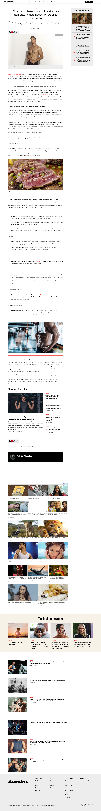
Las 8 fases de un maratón (15, 643)
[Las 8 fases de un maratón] (18, 630)
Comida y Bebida (52, 1)
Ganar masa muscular (14, 74)
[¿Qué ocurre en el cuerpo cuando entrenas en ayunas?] (17, 765)
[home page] (8, 2)
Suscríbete (89, 1)
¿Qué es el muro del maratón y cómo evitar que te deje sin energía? (47, 681)
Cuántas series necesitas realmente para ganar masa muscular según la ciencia (53, 407)
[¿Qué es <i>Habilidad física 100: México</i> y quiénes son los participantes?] (83, 630)
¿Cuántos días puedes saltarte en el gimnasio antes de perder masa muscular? (52, 418)
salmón (27, 228)
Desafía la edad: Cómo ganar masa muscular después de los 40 (52, 396)
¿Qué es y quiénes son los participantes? (82, 644)
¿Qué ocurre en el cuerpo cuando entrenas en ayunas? (46, 760)
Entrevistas (61, 1)
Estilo (29, 1)
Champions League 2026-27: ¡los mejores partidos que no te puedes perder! (82, 52)
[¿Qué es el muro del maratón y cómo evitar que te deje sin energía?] (17, 685)
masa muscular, (44, 94)
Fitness (44, 1)
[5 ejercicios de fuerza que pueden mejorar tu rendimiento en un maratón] (17, 727)
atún (31, 228)
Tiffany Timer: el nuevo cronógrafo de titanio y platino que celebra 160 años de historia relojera (82, 44)
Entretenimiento (36, 1)
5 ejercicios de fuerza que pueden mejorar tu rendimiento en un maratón (48, 723)
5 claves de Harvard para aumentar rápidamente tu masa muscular (23, 418)
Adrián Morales (39, 28)
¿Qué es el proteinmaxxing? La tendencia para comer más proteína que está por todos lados (47, 741)
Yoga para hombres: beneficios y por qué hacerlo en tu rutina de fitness (39, 645)
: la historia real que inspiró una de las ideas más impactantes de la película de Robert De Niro (83, 60)
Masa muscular (13, 446)
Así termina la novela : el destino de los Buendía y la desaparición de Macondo (83, 28)
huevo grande (38, 261)
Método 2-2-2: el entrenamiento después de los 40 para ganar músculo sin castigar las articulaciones (46, 700)
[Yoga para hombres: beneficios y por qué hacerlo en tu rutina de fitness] (40, 630)
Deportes (69, 1)
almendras (39, 295)
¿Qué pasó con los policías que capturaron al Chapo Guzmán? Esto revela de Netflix (83, 36)
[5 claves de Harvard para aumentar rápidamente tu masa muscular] (25, 403)
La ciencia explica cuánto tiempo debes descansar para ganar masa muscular (53, 429)
